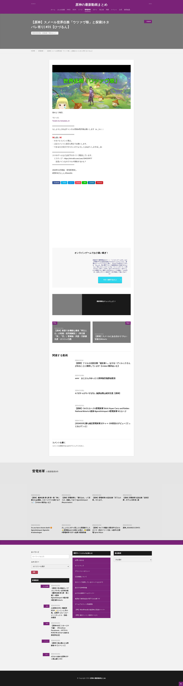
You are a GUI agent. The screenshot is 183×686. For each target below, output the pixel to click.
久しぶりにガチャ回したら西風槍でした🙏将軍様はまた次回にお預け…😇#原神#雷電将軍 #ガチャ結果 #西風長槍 (76, 530)
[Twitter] (64, 182)
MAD (69, 9)
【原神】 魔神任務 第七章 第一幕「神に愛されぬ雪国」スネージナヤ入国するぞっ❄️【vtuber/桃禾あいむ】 (45, 500)
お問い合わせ (79, 560)
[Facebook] (56, 182)
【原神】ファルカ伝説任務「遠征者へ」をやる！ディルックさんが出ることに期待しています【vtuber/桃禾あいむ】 (102, 364)
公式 (120, 9)
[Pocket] (78, 182)
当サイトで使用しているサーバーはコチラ (89, 582)
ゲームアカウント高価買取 (84, 604)
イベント (114, 9)
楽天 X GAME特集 (81, 587)
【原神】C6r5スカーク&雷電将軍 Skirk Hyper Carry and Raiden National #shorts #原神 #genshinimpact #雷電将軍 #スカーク (102, 410)
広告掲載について (81, 577)
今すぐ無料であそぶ (110, 280)
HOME (33, 51)
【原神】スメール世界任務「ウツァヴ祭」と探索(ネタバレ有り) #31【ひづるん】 (69, 51)
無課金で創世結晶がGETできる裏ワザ (87, 598)
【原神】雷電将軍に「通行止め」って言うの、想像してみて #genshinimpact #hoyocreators (76, 500)
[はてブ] (71, 182)
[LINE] (84, 182)
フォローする (106, 304)
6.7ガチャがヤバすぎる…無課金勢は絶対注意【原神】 (98, 393)
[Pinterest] (99, 182)
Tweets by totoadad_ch (61, 121)
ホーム (53, 9)
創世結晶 (127, 9)
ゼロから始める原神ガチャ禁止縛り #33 (60, 658)
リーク (80, 9)
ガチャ (95, 9)
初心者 (101, 9)
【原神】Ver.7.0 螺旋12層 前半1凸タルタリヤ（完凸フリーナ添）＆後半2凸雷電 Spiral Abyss (106, 530)
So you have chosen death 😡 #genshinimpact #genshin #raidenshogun (41, 530)
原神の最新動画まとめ (91, 4)
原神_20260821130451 (131, 528)
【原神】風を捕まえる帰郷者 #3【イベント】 (60, 644)
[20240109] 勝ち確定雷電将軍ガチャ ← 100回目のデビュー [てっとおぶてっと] (102, 425)
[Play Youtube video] (91, 87)
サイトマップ (79, 566)
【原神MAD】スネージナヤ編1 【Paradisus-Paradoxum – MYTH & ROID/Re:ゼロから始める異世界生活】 (60, 630)
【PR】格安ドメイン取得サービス (86, 615)
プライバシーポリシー (82, 571)
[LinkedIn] (91, 182)
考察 (107, 9)
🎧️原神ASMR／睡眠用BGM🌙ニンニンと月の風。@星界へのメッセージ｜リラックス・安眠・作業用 (60, 612)
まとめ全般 (61, 9)
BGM (74, 9)
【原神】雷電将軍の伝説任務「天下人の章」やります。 (106, 499)
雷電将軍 (88, 9)
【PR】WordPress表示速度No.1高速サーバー (90, 609)
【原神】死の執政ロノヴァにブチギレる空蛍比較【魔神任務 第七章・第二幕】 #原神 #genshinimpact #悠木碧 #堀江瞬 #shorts (60, 594)
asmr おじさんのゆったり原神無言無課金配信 (95, 378)
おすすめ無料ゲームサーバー (84, 593)
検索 (34, 572)
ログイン (72, 446)
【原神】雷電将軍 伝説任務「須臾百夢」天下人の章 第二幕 (136, 499)
